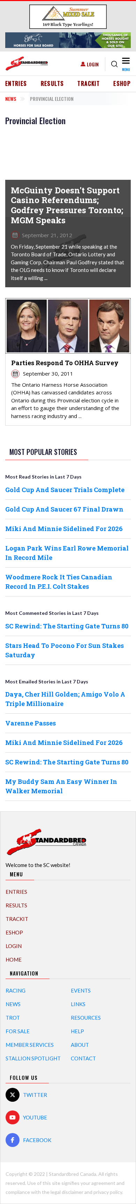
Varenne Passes (30, 723)
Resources (86, 1017)
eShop (122, 83)
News (10, 98)
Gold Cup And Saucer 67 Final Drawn (64, 509)
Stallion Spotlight (33, 1058)
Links (78, 1004)
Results (52, 83)
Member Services (30, 1045)
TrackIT (88, 83)
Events (81, 990)
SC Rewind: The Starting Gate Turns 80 (66, 626)
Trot (13, 1017)
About (80, 1045)
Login (93, 64)
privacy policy (107, 1192)
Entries (16, 83)
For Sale (18, 1031)
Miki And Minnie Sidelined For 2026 (64, 528)
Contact (83, 1058)
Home (14, 959)
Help (77, 1031)
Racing (15, 990)
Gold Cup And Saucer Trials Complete (64, 489)
